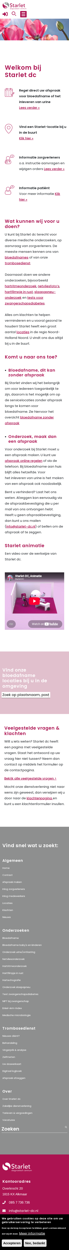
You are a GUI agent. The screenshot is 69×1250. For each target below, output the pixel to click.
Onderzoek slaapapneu (16, 987)
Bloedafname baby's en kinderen (22, 945)
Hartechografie (11, 980)
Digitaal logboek (12, 1071)
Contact (7, 875)
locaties (23, 332)
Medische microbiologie (16, 1015)
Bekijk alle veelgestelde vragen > (30, 778)
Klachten (7, 910)
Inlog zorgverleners (13, 889)
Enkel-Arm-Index (12, 1008)
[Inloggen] (5, 15)
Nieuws (6, 917)
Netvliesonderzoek (13, 959)
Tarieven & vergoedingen (17, 1113)
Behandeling (9, 1043)
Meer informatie (32, 1233)
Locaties (7, 903)
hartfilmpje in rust (19, 292)
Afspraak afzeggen (13, 1078)
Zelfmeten (8, 1057)
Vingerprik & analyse (14, 1050)
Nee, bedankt (35, 1243)
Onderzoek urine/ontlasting (18, 952)
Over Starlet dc (11, 1099)
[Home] (14, 5)
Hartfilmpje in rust (12, 973)
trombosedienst (17, 263)
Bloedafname (10, 938)
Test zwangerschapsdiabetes (20, 994)
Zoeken (66, 1151)
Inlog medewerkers (13, 896)
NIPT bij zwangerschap (15, 1001)
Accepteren (12, 1243)
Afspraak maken (12, 882)
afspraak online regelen (23, 461)
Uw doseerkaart (11, 1064)
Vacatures (8, 1120)
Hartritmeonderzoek (14, 966)
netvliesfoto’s (48, 286)
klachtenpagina (40, 798)
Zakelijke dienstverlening (16, 1106)
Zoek (48, 696)
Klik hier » (26, 138)
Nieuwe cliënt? (11, 1036)
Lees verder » (29, 107)
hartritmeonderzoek (20, 286)
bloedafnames (16, 257)
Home (6, 868)
